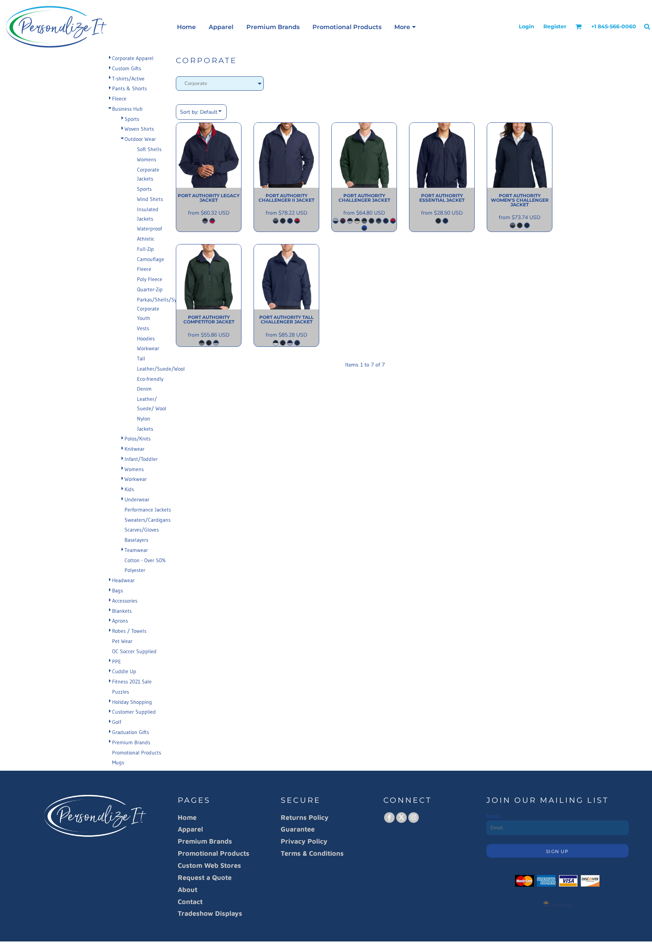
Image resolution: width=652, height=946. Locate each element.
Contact (190, 902)
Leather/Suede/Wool (161, 368)
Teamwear (136, 550)
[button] (578, 26)
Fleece (119, 98)
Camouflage (150, 259)
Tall (141, 358)
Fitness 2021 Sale (132, 681)
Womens (146, 159)
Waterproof (149, 228)
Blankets (122, 610)
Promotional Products (136, 752)
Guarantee (298, 829)
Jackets (145, 428)
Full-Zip (145, 249)
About (187, 889)
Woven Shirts (139, 128)
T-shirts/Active (128, 78)
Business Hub (127, 108)
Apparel (190, 829)
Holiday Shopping (132, 702)
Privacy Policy (304, 841)
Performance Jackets (148, 509)
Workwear (148, 348)
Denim (144, 388)
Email (493, 816)
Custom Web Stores (209, 865)
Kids (129, 489)
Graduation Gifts (130, 732)
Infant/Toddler (141, 459)
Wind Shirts (150, 199)
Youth (143, 318)
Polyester (135, 570)
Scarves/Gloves (142, 529)
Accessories (124, 600)
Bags (117, 590)
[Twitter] (401, 817)
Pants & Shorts (129, 88)
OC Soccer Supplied (134, 651)
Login (526, 26)
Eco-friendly (150, 379)
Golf (116, 722)
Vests (143, 328)
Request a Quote (205, 877)
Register (554, 26)
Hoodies (146, 338)
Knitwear (135, 448)
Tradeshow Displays (210, 913)
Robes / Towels (129, 631)
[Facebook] (389, 817)
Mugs (118, 762)
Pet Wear (122, 641)
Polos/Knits (138, 438)
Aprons (120, 620)
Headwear (123, 580)
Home (187, 817)
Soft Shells (149, 149)
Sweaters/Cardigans (148, 519)
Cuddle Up (124, 671)
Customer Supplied (134, 711)
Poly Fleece (149, 279)
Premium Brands (131, 742)
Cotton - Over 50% (145, 560)
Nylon (143, 418)
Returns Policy (305, 817)
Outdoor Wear (140, 139)
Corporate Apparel (133, 58)
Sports (132, 119)
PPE (116, 661)
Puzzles (120, 691)
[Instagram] (413, 817)
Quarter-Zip (150, 289)
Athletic (145, 238)
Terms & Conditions (312, 853)
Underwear (137, 499)
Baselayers (136, 539)
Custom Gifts (126, 68)
